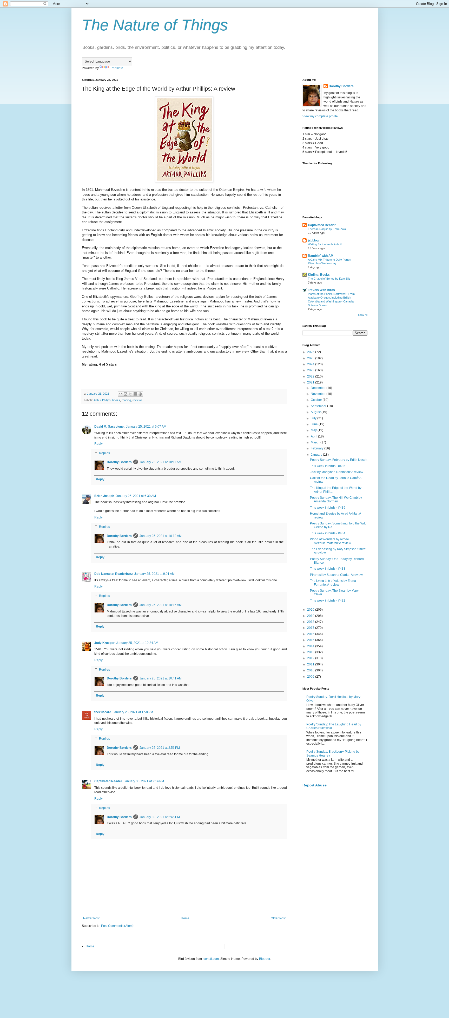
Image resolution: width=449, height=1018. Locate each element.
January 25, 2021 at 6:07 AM (146, 426)
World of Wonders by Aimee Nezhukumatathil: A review (330, 541)
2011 (311, 664)
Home (185, 918)
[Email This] (120, 394)
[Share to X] (130, 394)
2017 (311, 628)
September (319, 406)
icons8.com (211, 959)
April (314, 436)
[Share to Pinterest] (140, 394)
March (315, 442)
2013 (311, 652)
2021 (311, 382)
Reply (98, 444)
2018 (311, 622)
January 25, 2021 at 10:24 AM (137, 643)
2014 (311, 646)
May (314, 430)
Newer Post (91, 918)
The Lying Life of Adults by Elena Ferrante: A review (333, 582)
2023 (311, 370)
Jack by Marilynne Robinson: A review (336, 472)
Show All (362, 315)
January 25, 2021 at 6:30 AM (136, 496)
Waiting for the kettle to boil (324, 244)
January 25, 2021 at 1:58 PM (133, 712)
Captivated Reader (108, 781)
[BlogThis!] (125, 394)
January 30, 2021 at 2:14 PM (144, 781)
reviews (137, 400)
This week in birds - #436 (327, 466)
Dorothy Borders (119, 462)
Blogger (264, 959)
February (317, 448)
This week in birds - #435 (327, 507)
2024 (311, 364)
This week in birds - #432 (327, 600)
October (317, 400)
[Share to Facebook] (135, 394)
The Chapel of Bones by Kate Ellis (329, 278)
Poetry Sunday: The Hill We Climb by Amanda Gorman (336, 499)
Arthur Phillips (102, 400)
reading (126, 400)
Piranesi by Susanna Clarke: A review (336, 575)
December (318, 388)
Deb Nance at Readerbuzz (113, 574)
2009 (311, 676)
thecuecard (102, 712)
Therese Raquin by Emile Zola (327, 229)
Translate (116, 68)
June (315, 424)
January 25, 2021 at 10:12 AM (161, 536)
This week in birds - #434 (327, 533)
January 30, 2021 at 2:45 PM (160, 817)
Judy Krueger (104, 643)
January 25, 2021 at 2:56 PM (160, 748)
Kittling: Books (319, 275)
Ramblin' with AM (320, 256)
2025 (311, 358)
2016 (311, 634)
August (316, 412)
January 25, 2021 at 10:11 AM (160, 462)
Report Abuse (314, 785)
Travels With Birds (321, 290)
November (318, 394)
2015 (311, 640)
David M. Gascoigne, (109, 426)
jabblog (313, 240)
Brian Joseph (104, 496)
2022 (311, 376)
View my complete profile (320, 116)
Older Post (278, 918)
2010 (311, 670)
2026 (311, 352)
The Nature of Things (155, 25)
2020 (311, 609)
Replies (104, 453)
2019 (311, 616)
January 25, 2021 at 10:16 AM (161, 605)
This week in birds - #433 (327, 568)
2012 (311, 658)
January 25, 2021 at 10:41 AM (161, 678)
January (317, 454)
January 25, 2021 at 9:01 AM (154, 574)
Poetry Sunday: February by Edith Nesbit (338, 460)
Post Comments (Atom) (117, 926)
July (314, 418)
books (116, 400)
